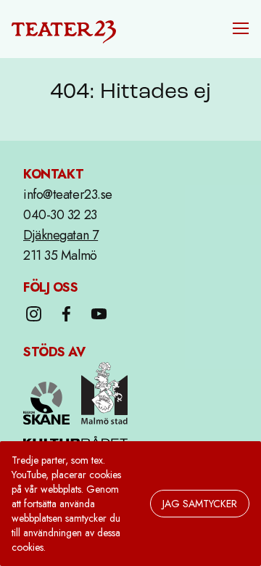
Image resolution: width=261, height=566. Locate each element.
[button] (240, 28)
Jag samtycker (199, 503)
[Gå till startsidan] (64, 29)
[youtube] (99, 314)
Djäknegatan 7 (60, 235)
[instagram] (33, 314)
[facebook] (66, 314)
